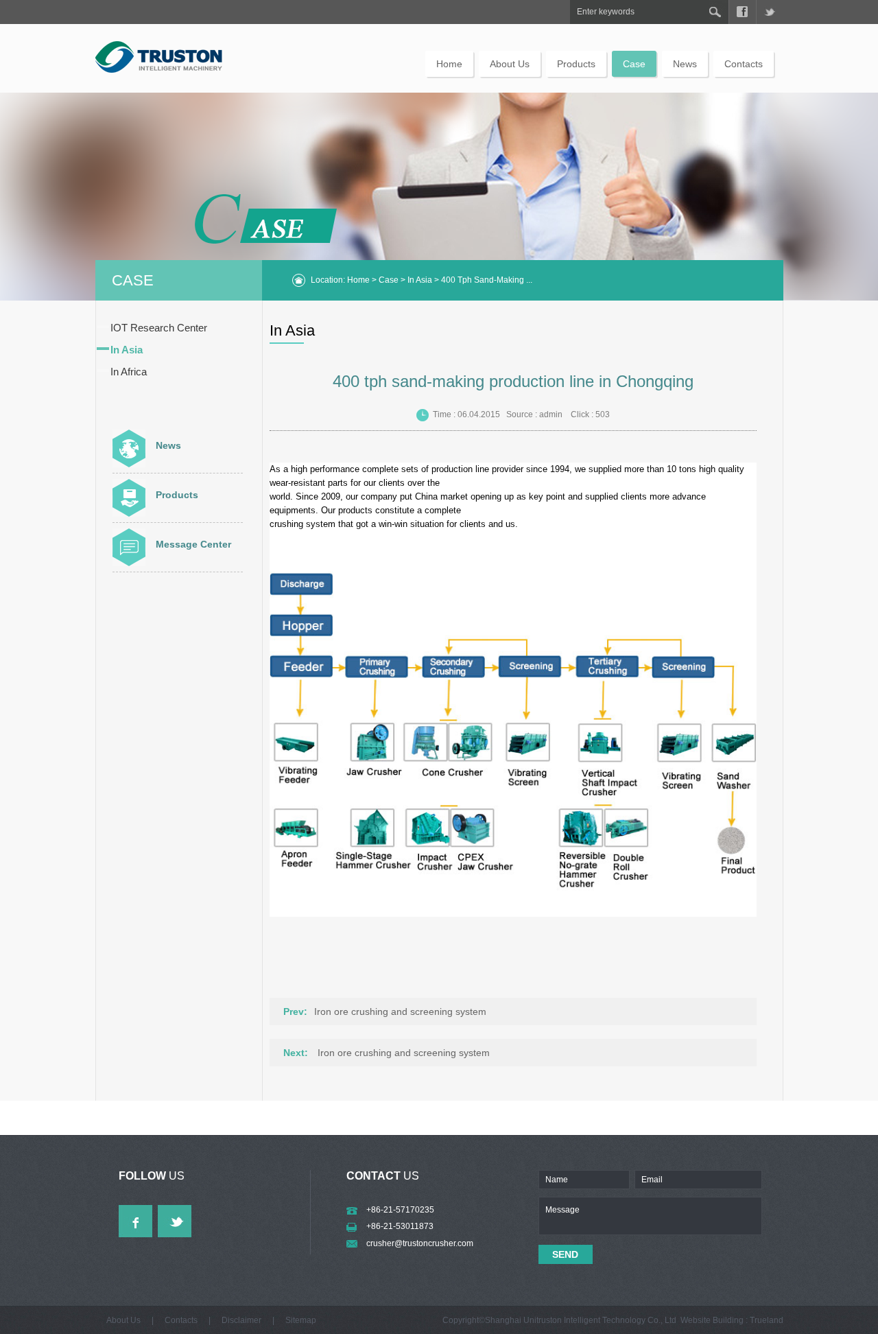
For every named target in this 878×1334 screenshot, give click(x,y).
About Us (510, 63)
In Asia (419, 280)
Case (634, 63)
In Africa (128, 371)
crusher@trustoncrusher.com (419, 1243)
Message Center (193, 544)
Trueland (766, 1320)
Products (576, 63)
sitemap (300, 1320)
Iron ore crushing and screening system (400, 1011)
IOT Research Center (158, 328)
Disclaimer (241, 1320)
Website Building (712, 1320)
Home (449, 63)
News (685, 63)
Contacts (743, 63)
